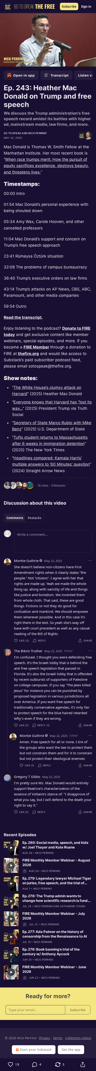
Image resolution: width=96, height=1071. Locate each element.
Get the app (71, 1049)
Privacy (44, 1038)
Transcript (60, 75)
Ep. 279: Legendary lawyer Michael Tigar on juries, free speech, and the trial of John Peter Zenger (56, 880)
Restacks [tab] (34, 518)
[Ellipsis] (90, 560)
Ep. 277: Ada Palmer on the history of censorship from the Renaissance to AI (54, 934)
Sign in (86, 6)
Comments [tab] (15, 518)
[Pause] (5, 62)
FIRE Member (36, 347)
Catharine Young (72, 906)
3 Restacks (58, 485)
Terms (57, 1038)
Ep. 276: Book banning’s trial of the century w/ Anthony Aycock (51, 951)
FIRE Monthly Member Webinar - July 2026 (53, 915)
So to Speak (12, 133)
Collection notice (78, 1038)
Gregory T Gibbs (27, 776)
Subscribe (69, 6)
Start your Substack (36, 1049)
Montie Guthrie (26, 560)
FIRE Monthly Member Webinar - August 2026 (56, 862)
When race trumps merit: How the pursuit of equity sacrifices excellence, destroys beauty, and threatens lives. (46, 165)
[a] (11, 848)
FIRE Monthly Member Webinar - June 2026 (54, 969)
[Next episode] (15, 62)
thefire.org (28, 353)
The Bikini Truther (28, 650)
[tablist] (24, 518)
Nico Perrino (37, 133)
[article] (48, 847)
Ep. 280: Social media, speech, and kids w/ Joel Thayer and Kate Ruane (55, 844)
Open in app (24, 75)
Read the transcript (23, 317)
